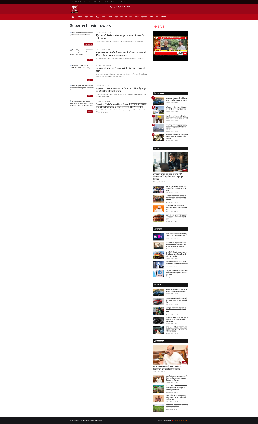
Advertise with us (122, 2)
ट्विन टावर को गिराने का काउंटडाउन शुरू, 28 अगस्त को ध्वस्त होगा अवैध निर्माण (120, 37)
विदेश (92, 17)
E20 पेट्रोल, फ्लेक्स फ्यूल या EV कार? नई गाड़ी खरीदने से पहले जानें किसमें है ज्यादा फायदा (176, 310)
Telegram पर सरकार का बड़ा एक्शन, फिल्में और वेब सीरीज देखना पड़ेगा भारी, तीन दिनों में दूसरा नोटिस (176, 273)
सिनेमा (151, 17)
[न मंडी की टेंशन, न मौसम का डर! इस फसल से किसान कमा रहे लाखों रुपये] (158, 408)
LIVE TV (163, 17)
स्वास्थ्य (136, 17)
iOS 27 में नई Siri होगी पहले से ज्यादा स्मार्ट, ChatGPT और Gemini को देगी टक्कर (176, 235)
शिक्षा (131, 17)
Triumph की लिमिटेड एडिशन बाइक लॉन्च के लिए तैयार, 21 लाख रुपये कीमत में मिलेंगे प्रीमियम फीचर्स (177, 319)
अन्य (157, 17)
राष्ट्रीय (86, 17)
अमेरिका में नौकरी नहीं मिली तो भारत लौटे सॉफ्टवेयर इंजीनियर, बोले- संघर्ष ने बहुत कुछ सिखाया (168, 177)
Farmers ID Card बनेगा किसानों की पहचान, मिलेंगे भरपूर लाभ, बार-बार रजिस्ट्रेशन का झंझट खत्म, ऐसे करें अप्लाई (176, 388)
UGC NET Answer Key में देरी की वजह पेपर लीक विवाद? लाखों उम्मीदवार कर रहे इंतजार (176, 188)
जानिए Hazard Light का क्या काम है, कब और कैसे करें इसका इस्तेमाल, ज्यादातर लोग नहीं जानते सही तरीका (176, 329)
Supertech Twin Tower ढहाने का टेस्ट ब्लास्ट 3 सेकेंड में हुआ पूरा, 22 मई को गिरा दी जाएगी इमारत (121, 90)
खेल (121, 17)
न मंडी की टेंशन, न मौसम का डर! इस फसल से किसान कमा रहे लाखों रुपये (177, 406)
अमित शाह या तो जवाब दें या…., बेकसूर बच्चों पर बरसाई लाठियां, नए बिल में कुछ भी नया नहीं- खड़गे (177, 137)
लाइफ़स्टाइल (144, 17)
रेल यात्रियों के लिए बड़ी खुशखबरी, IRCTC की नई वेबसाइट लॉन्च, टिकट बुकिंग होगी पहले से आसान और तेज (176, 254)
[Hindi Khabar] (74, 8)
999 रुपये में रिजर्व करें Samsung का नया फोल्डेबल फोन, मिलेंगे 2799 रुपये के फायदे (177, 263)
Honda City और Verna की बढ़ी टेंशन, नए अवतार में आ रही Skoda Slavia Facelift (176, 99)
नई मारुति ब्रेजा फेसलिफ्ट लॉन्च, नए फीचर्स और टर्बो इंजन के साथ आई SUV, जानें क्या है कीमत (176, 300)
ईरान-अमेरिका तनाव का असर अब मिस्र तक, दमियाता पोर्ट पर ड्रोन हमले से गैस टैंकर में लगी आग (176, 127)
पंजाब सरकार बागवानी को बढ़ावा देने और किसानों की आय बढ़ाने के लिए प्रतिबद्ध (167, 368)
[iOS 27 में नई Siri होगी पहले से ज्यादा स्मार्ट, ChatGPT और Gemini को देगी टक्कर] (158, 236)
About (85, 2)
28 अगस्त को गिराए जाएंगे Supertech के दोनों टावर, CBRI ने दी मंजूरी (120, 70)
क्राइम (116, 17)
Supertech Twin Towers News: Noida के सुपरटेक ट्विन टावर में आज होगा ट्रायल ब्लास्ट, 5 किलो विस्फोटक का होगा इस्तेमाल (121, 106)
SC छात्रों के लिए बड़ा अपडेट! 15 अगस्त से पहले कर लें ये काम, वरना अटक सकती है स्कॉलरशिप (176, 198)
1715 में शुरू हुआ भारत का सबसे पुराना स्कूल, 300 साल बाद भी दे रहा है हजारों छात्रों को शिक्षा (176, 217)
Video (101, 2)
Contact (113, 2)
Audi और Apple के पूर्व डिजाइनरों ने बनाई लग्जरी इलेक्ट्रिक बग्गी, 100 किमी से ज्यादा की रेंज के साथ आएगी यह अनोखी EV (176, 245)
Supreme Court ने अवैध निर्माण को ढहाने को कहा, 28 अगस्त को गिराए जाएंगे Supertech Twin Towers (121, 54)
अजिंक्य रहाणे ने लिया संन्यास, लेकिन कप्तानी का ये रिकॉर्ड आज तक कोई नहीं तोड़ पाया (176, 108)
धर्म (126, 17)
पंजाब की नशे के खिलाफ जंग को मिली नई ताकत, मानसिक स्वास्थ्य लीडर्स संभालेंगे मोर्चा (177, 117)
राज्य (103, 17)
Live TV (107, 2)
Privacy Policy (93, 2)
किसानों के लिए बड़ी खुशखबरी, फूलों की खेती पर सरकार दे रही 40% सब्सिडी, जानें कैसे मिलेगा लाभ (176, 397)
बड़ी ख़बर (80, 17)
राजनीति (110, 17)
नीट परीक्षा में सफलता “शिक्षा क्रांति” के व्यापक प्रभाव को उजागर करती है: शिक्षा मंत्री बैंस (176, 207)
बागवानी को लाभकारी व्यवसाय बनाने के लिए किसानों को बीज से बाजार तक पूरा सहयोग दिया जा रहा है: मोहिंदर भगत (177, 378)
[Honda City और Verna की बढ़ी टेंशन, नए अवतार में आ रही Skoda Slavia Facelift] (158, 101)
